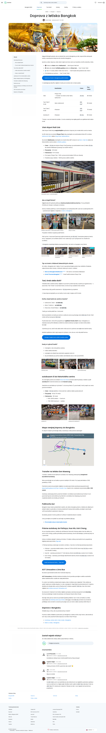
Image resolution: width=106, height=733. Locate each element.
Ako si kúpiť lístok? (19, 62)
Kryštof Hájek (48, 20)
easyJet (32, 714)
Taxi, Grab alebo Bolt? (18, 68)
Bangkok (53, 11)
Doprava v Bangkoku (18, 92)
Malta (32, 719)
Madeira (10, 719)
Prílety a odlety (77, 7)
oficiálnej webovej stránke (57, 600)
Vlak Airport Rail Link (18, 60)
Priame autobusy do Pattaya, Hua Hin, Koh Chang (23, 86)
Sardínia (55, 712)
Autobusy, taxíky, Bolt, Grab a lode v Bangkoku (58, 620)
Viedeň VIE (33, 709)
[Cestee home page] (7, 2)
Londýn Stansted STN (57, 709)
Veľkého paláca (61, 142)
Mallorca (33, 724)
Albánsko (33, 721)
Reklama (31, 730)
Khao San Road (64, 380)
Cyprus (10, 724)
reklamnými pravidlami (83, 628)
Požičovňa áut (17, 83)
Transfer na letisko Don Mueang (21, 80)
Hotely (58, 7)
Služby (66, 7)
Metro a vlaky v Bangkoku (52, 623)
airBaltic (10, 709)
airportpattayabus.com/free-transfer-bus (54, 488)
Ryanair (10, 712)
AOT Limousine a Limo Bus (19, 89)
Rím (54, 721)
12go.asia (58, 541)
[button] (2, 2)
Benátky (54, 719)
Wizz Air (10, 716)
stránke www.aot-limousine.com (57, 588)
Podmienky (12, 730)
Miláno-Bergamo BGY (13, 714)
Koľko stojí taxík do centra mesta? (22, 70)
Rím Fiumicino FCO (35, 712)
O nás (77, 709)
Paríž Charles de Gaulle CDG (59, 716)
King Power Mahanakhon (62, 136)
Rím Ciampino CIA (57, 714)
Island (10, 721)
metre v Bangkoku (67, 211)
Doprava (39, 7)
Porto (54, 724)
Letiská (46, 11)
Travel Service (34, 716)
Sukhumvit (45, 136)
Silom (49, 136)
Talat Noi (85, 140)
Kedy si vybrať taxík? (19, 73)
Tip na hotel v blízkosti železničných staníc (24, 65)
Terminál (48, 7)
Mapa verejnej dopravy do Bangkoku (22, 78)
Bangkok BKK (28, 7)
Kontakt (77, 712)
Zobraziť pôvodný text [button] (62, 655)
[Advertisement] (24, 106)
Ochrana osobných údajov (22, 730)
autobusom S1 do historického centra (22, 76)
